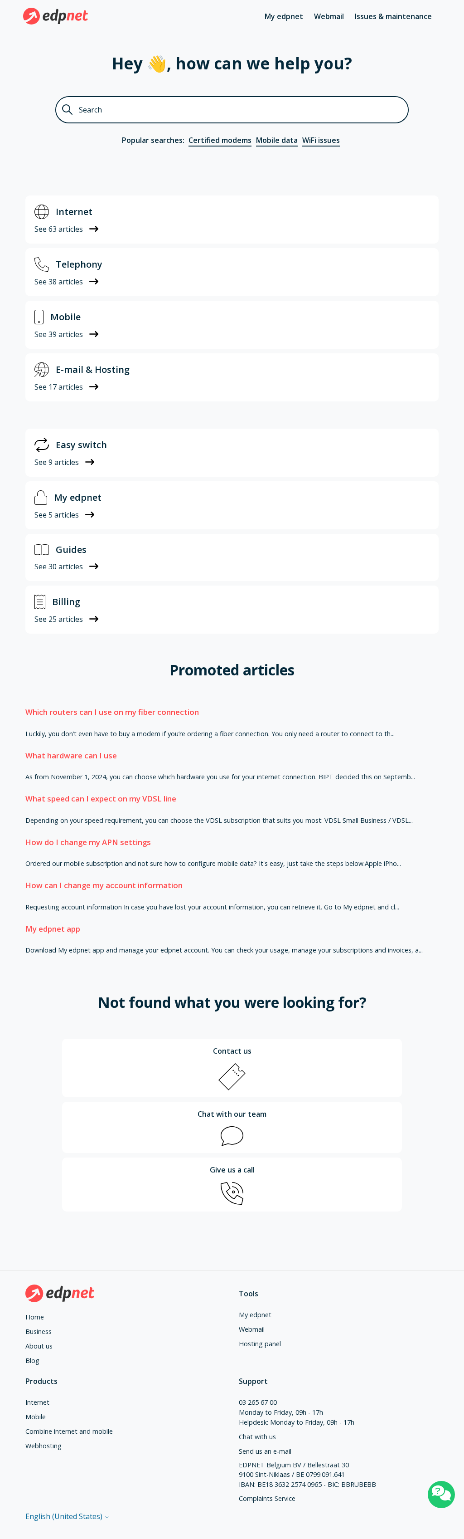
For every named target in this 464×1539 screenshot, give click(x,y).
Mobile (35, 1416)
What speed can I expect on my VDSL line (100, 798)
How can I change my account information (104, 885)
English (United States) (64, 1516)
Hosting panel (260, 1343)
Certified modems (219, 140)
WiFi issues (321, 140)
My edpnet (284, 16)
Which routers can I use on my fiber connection (112, 712)
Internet (37, 1402)
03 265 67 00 (258, 1402)
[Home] (55, 16)
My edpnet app (52, 928)
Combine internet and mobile (69, 1431)
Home (34, 1317)
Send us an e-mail (265, 1451)
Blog (32, 1360)
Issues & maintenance (393, 16)
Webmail (329, 16)
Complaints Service (267, 1498)
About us (39, 1346)
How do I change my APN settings (88, 842)
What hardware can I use (71, 755)
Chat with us (257, 1436)
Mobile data (277, 140)
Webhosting (43, 1445)
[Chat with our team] (441, 1494)
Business (38, 1331)
